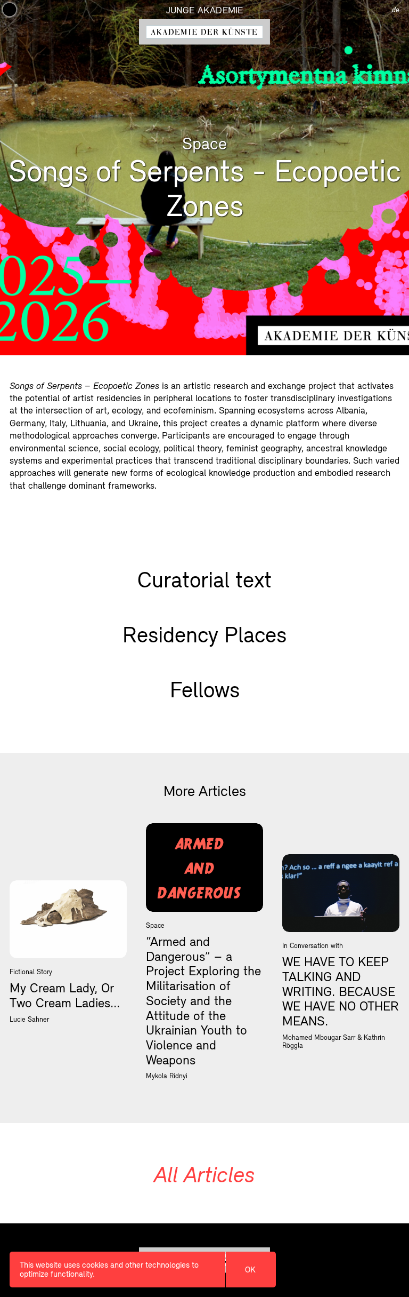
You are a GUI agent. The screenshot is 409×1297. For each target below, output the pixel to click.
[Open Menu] (9, 9)
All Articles (204, 1174)
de (395, 10)
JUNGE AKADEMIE (204, 9)
